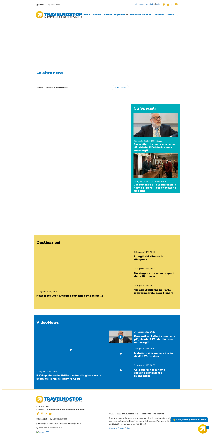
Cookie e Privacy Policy (119, 428)
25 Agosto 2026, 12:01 (144, 181)
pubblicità (150, 4)
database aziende (141, 14)
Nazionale (161, 181)
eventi (97, 14)
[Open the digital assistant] (202, 429)
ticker (158, 4)
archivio (159, 14)
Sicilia (159, 141)
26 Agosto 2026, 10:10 (144, 141)
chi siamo (139, 4)
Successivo (120, 88)
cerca (170, 14)
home (86, 14)
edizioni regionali (114, 14)
